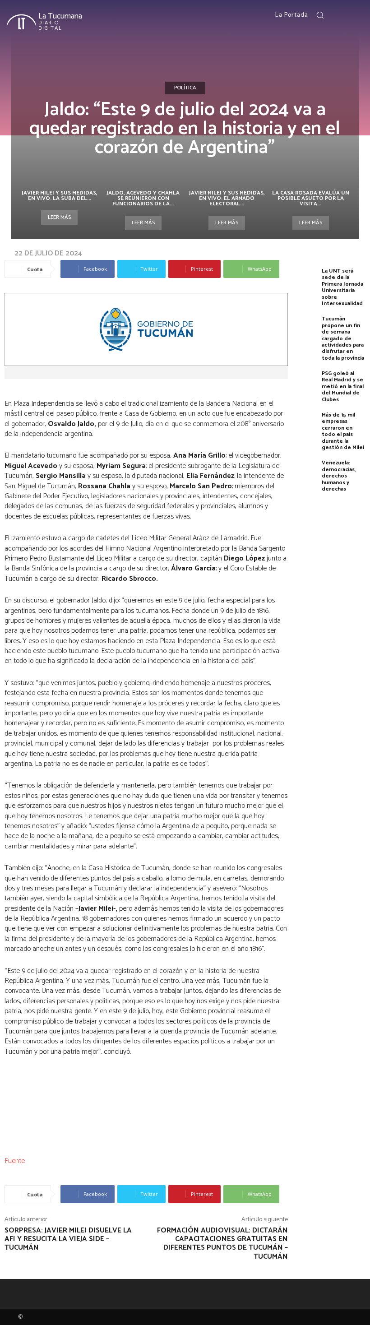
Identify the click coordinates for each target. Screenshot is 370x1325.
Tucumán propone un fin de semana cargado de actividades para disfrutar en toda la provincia (343, 338)
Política (185, 87)
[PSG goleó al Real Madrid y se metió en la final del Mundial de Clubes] (307, 385)
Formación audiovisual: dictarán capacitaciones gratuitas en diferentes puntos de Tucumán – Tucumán (222, 1243)
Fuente (15, 1161)
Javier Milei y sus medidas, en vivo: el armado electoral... (227, 198)
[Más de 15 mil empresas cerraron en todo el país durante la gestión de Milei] (307, 426)
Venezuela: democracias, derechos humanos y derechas (339, 476)
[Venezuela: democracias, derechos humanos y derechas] (307, 474)
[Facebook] (336, 15)
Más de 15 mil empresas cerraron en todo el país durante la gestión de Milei (343, 431)
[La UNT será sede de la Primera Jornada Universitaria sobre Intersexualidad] (307, 282)
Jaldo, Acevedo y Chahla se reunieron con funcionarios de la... (143, 198)
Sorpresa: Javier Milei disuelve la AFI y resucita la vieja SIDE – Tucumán (68, 1239)
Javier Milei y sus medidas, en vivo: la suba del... (59, 196)
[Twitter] (357, 15)
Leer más (59, 217)
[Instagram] (347, 15)
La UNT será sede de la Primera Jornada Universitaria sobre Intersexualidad (342, 287)
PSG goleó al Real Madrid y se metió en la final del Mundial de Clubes (343, 386)
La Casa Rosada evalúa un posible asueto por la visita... (310, 198)
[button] (320, 15)
